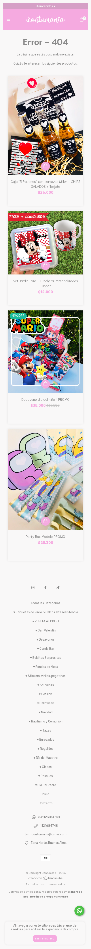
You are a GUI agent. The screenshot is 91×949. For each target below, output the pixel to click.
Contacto (46, 803)
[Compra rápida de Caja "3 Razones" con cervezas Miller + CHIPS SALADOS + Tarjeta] (45, 166)
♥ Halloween (45, 703)
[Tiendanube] (45, 879)
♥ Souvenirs (45, 685)
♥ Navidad (46, 712)
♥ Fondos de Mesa (45, 667)
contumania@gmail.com (49, 834)
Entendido (45, 938)
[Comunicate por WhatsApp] (79, 911)
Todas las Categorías (45, 603)
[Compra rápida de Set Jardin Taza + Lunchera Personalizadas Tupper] (45, 265)
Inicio (45, 794)
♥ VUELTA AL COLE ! (45, 621)
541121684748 (49, 817)
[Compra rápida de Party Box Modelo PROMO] (45, 521)
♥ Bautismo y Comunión (46, 721)
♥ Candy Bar (45, 649)
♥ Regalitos (45, 749)
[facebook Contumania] (45, 588)
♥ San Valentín (45, 630)
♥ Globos (46, 767)
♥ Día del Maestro (46, 758)
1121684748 (49, 826)
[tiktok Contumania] (58, 588)
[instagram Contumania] (33, 588)
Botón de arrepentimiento (49, 896)
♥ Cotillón (45, 694)
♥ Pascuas (45, 776)
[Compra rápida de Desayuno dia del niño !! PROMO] (45, 384)
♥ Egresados (45, 740)
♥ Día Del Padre (45, 785)
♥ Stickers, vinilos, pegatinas (45, 676)
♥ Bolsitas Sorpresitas (45, 658)
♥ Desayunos (45, 639)
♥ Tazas (45, 730)
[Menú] (9, 19)
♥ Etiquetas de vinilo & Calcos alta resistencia (45, 612)
